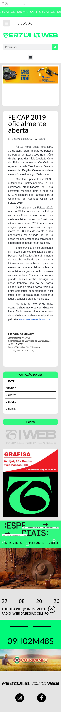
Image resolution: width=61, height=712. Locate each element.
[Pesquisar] (55, 47)
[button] (30, 57)
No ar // (18, 12)
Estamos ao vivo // (38, 12)
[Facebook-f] (20, 23)
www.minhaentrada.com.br (34, 319)
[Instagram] (25, 23)
